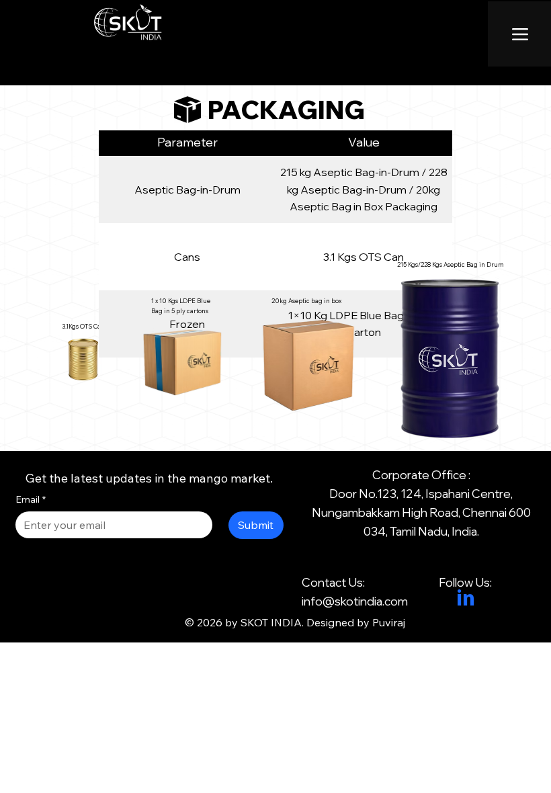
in (465, 600)
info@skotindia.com (355, 600)
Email (30, 499)
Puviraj (388, 622)
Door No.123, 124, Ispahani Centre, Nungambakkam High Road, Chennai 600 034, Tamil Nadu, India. (421, 512)
